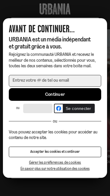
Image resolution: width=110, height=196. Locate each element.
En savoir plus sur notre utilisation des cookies (55, 169)
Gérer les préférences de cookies (55, 163)
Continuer (55, 94)
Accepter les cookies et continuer (55, 152)
